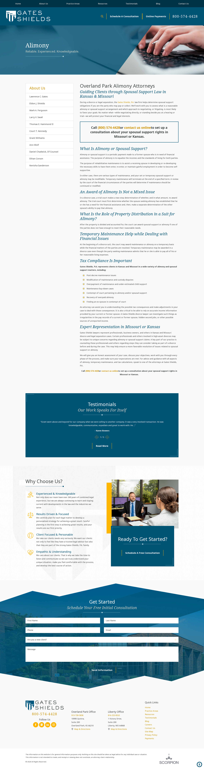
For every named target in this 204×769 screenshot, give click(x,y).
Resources (149, 714)
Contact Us (150, 728)
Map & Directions (82, 729)
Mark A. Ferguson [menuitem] (38, 110)
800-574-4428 (185, 16)
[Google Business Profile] (41, 724)
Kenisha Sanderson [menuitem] (39, 165)
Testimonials (151, 717)
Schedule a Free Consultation (142, 552)
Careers (148, 724)
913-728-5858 (77, 715)
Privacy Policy (151, 735)
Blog (147, 721)
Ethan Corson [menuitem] (36, 158)
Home (147, 707)
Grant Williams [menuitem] (37, 138)
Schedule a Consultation (124, 16)
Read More (102, 445)
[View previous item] (97, 437)
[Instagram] (53, 724)
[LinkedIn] (47, 724)
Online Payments (156, 16)
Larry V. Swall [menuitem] (36, 117)
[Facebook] (35, 724)
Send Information (102, 670)
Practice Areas (151, 711)
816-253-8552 (114, 715)
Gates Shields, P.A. (126, 102)
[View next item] (107, 437)
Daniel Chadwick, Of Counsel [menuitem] (43, 151)
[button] (199, 764)
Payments (149, 738)
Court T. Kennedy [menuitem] (38, 131)
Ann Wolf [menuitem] (34, 144)
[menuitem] (18, 3)
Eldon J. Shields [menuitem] (37, 103)
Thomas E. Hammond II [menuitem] (41, 124)
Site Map (149, 731)
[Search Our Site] (102, 16)
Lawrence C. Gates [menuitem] (38, 96)
